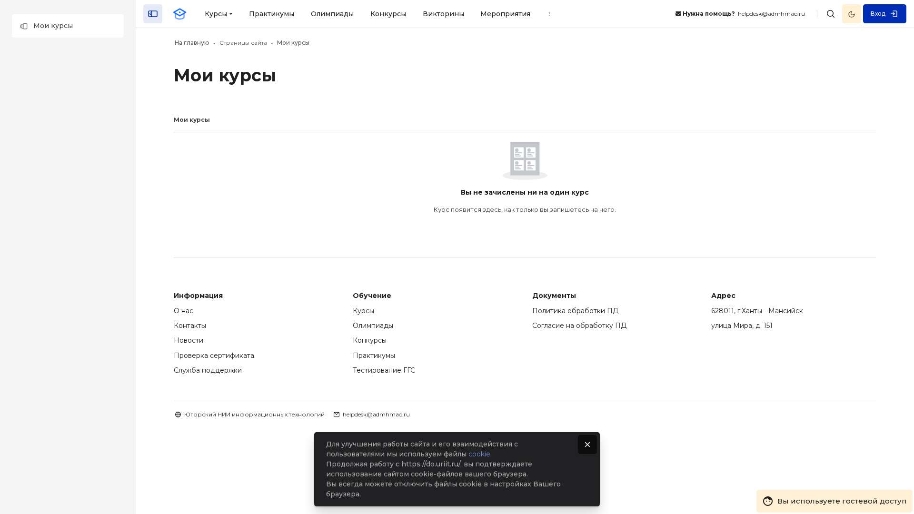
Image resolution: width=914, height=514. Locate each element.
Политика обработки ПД (575, 310)
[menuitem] (549, 13)
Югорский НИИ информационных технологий (254, 414)
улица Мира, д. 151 (742, 325)
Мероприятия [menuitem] (505, 14)
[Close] (587, 444)
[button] (67, 26)
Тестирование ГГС (384, 370)
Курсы (363, 310)
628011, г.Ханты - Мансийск (757, 310)
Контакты (190, 325)
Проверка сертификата (214, 355)
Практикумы (374, 355)
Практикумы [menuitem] (271, 14)
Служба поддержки (208, 370)
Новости (188, 340)
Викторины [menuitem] (443, 14)
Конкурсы (370, 340)
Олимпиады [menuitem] (332, 14)
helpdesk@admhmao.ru (376, 414)
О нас (183, 310)
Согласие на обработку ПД (579, 325)
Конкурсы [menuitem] (388, 14)
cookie (479, 454)
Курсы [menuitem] (216, 14)
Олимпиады (373, 325)
